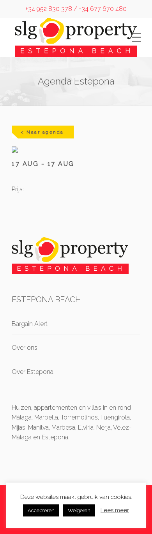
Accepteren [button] (41, 510)
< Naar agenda (42, 132)
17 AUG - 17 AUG (43, 163)
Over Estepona (32, 371)
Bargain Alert (30, 324)
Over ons (24, 347)
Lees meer (115, 510)
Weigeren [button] (79, 510)
